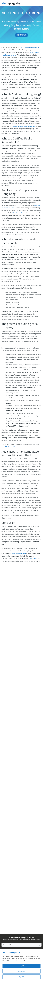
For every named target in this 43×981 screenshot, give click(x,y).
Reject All (21, 977)
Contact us (21, 35)
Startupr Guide (10, 447)
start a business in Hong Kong (30, 47)
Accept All (21, 966)
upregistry (11, 3)
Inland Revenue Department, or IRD (24, 126)
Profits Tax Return (19, 213)
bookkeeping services (19, 553)
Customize (21, 971)
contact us (33, 558)
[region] (21, 965)
